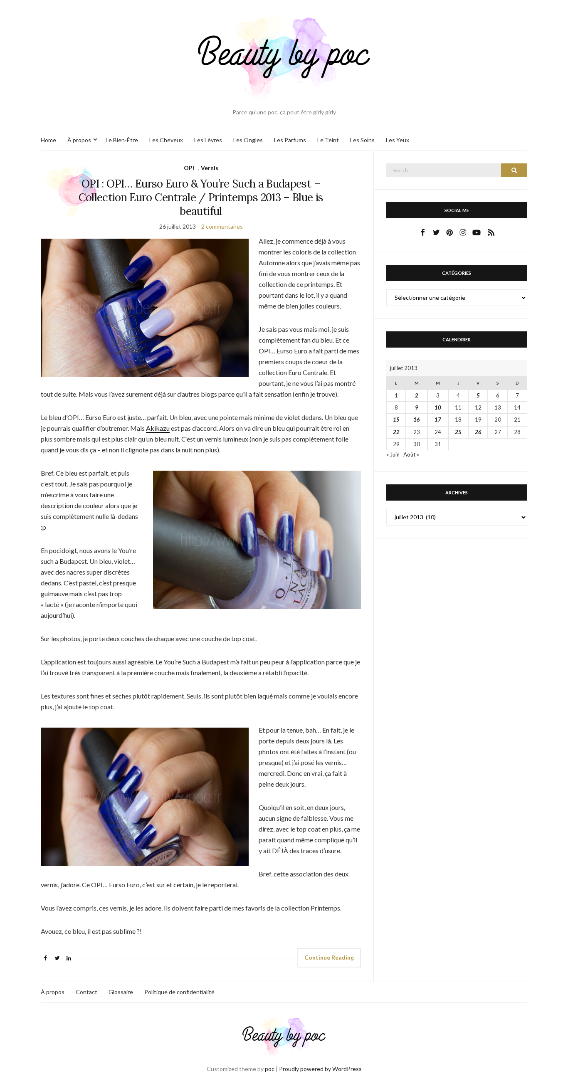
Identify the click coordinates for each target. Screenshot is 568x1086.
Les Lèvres (208, 139)
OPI (189, 167)
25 (458, 432)
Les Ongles (248, 139)
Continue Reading (329, 957)
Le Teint (328, 139)
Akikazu (158, 428)
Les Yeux (397, 139)
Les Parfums (290, 139)
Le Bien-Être (122, 139)
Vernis (209, 167)
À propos (79, 139)
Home (48, 139)
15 (396, 419)
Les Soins (362, 139)
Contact (86, 991)
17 (438, 419)
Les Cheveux (166, 139)
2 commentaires (222, 226)
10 (438, 407)
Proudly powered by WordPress (320, 1068)
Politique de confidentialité (179, 991)
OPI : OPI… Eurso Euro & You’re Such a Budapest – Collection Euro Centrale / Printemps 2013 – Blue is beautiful (201, 197)
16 (416, 419)
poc (269, 1068)
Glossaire (121, 991)
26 (478, 432)
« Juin (393, 454)
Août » (411, 454)
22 (396, 432)
